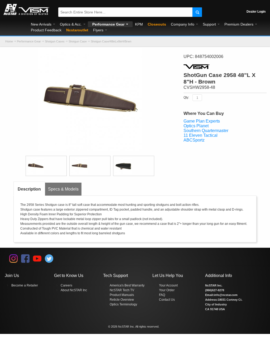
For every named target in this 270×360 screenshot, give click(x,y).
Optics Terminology (123, 304)
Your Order (167, 290)
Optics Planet (196, 126)
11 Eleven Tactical (201, 135)
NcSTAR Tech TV (122, 290)
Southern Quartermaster (206, 130)
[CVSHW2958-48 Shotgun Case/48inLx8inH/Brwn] (46, 165)
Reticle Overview (122, 299)
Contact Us (167, 299)
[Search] (197, 12)
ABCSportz (194, 140)
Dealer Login (256, 11)
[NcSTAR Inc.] (26, 15)
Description (29, 189)
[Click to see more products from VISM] (225, 66)
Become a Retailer (24, 285)
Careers (66, 285)
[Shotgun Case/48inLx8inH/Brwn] (90, 50)
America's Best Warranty (127, 285)
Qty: (186, 97)
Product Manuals (122, 295)
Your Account (168, 285)
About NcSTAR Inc (74, 290)
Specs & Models (63, 189)
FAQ (162, 295)
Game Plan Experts (202, 121)
